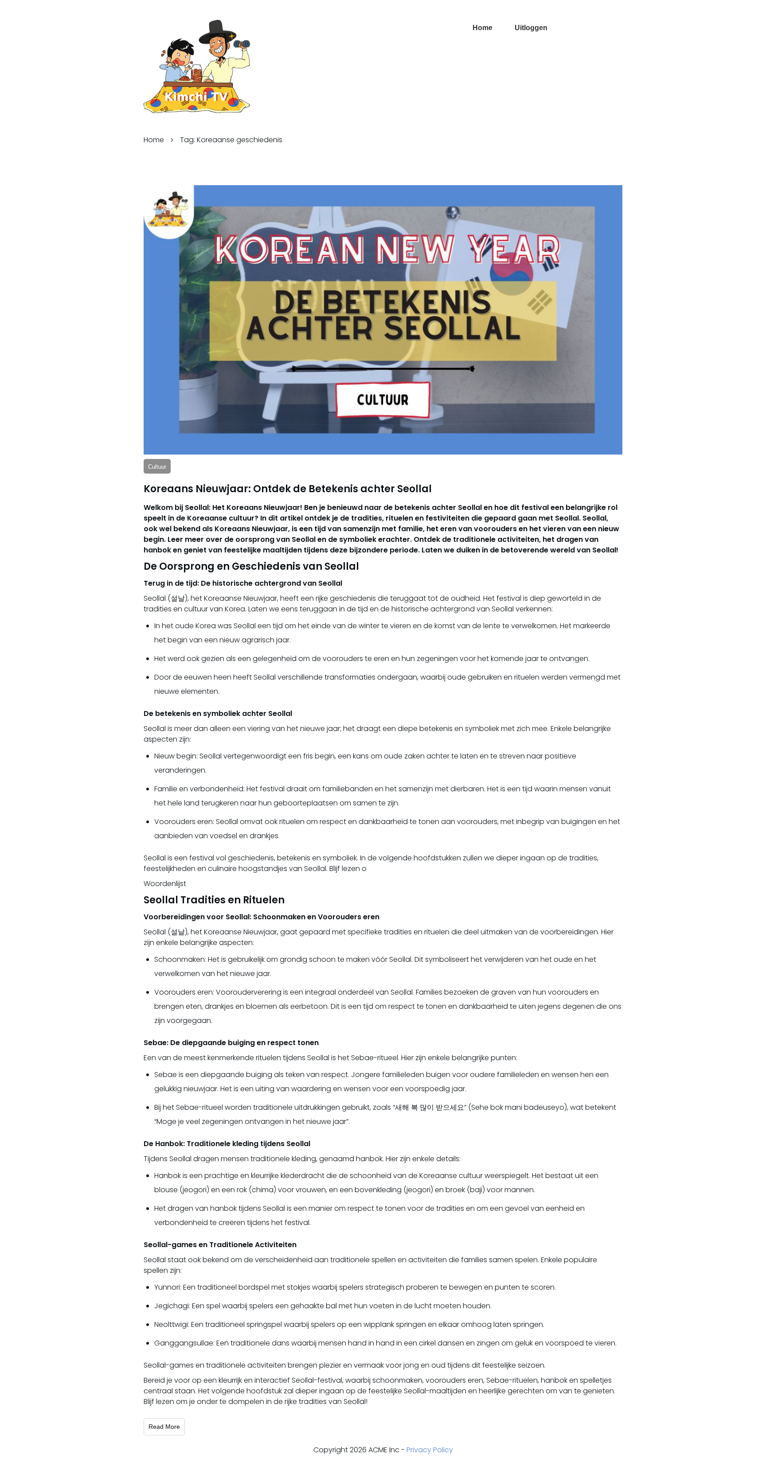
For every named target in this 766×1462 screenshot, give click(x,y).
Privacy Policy (429, 1450)
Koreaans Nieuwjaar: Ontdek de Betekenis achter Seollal (288, 489)
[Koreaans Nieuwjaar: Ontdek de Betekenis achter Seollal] (383, 320)
